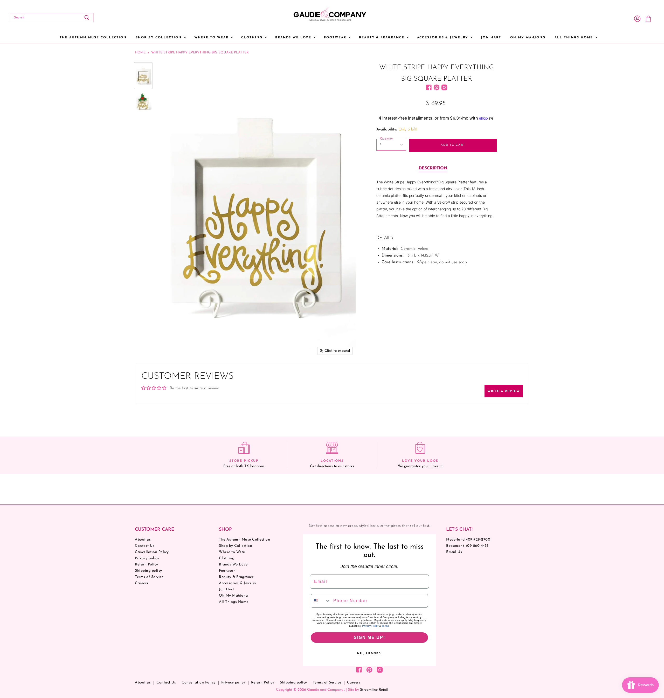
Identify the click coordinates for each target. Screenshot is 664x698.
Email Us (454, 552)
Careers (141, 583)
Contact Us (144, 546)
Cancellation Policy (152, 552)
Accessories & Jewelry (443, 37)
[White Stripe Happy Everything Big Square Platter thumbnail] (143, 76)
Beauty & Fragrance (382, 37)
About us (143, 540)
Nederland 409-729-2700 (468, 540)
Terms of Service (149, 577)
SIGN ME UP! (369, 637)
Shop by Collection (159, 37)
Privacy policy (147, 558)
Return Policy (146, 564)
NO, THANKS (369, 653)
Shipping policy (148, 571)
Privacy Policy (370, 625)
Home (140, 52)
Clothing (252, 37)
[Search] (87, 17)
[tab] (433, 168)
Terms (385, 625)
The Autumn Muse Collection (93, 37)
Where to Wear (212, 37)
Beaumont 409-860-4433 (467, 546)
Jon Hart (491, 37)
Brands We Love (294, 37)
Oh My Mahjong (527, 37)
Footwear (336, 37)
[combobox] (321, 600)
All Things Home (574, 37)
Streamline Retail (374, 690)
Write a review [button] (503, 391)
